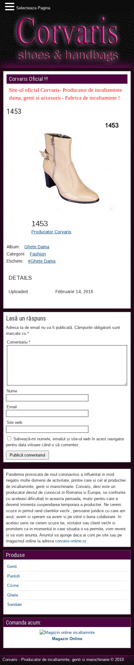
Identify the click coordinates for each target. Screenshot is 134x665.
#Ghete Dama (41, 261)
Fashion (38, 253)
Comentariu (18, 342)
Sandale (14, 604)
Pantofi (13, 576)
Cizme (13, 585)
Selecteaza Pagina (33, 8)
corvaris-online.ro (70, 541)
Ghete (12, 595)
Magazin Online (67, 638)
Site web (14, 422)
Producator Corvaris (51, 231)
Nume (12, 391)
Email (12, 407)
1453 (14, 111)
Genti (12, 566)
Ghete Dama (36, 246)
